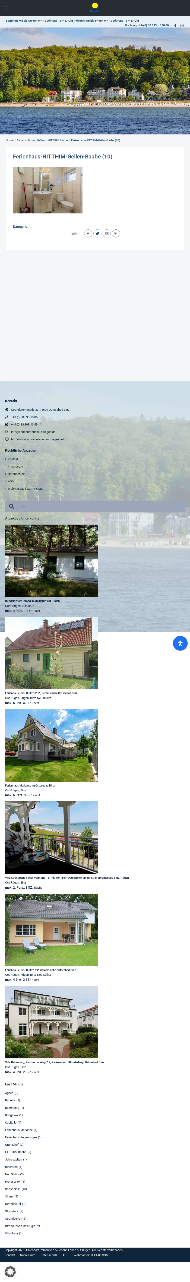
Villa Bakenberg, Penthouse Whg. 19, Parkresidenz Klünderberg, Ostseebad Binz (54, 1062)
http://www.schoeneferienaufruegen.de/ (37, 439)
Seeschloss (13, 1189)
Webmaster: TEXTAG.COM (25, 488)
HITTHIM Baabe (15, 1152)
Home (9, 140)
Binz (33, 698)
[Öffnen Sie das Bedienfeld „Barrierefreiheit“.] (180, 643)
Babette (10, 1100)
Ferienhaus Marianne (19, 1130)
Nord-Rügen (13, 606)
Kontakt (13, 459)
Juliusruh (28, 606)
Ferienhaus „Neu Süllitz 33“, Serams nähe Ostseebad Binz (40, 970)
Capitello (10, 1122)
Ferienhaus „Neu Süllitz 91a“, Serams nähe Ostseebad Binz (41, 693)
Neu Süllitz (44, 698)
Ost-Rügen (12, 698)
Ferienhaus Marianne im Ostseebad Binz (30, 785)
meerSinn (11, 1167)
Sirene (9, 1196)
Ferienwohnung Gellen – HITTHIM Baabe (42, 140)
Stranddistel (13, 1204)
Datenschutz (16, 474)
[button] (10, 1272)
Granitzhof (12, 1144)
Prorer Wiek (12, 1181)
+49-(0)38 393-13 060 (25, 417)
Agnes (9, 1093)
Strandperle (12, 1218)
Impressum (15, 466)
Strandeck (12, 1211)
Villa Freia (11, 1233)
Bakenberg (12, 1107)
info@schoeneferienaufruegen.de (33, 432)
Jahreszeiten (13, 1159)
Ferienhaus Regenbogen (21, 1137)
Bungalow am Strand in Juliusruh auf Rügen (32, 601)
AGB (11, 481)
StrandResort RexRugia (20, 1226)
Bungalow (11, 1115)
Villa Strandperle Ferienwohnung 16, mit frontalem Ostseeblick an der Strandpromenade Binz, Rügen (67, 877)
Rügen (24, 698)
